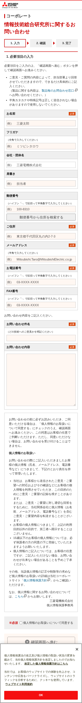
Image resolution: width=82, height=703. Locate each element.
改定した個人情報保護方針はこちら (46, 663)
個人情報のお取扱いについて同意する (41, 622)
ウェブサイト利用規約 (19, 684)
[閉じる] (77, 649)
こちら (19, 596)
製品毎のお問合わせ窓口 (58, 90)
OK (41, 695)
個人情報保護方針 (35, 580)
